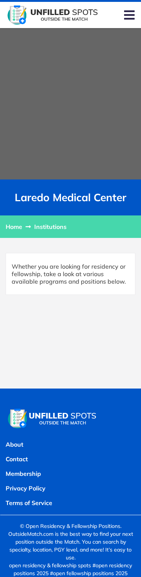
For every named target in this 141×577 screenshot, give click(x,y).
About (14, 444)
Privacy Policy (25, 488)
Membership (23, 473)
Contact (17, 459)
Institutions (50, 226)
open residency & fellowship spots (50, 565)
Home (14, 226)
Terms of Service (29, 503)
